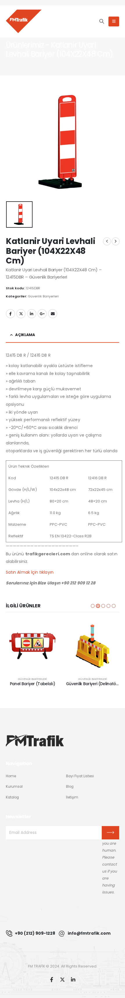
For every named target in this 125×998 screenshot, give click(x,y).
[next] (116, 241)
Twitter (21, 313)
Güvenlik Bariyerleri (43, 296)
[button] (101, 21)
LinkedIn (31, 313)
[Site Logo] (24, 21)
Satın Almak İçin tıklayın (29, 572)
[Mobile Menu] (113, 21)
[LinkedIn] (73, 979)
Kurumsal (14, 786)
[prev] (107, 241)
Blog (70, 786)
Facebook (10, 313)
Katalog (12, 797)
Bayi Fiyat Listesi (80, 776)
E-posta (52, 313)
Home (11, 776)
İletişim (72, 797)
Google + (42, 313)
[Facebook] (51, 979)
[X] (62, 979)
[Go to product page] (32, 645)
